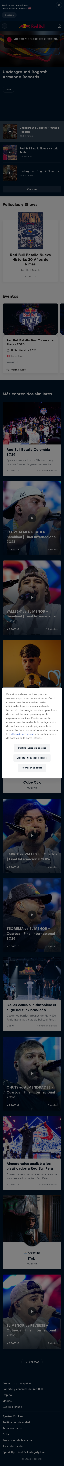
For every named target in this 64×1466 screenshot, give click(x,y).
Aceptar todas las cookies (32, 758)
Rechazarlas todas (32, 768)
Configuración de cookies (32, 748)
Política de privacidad (21, 734)
